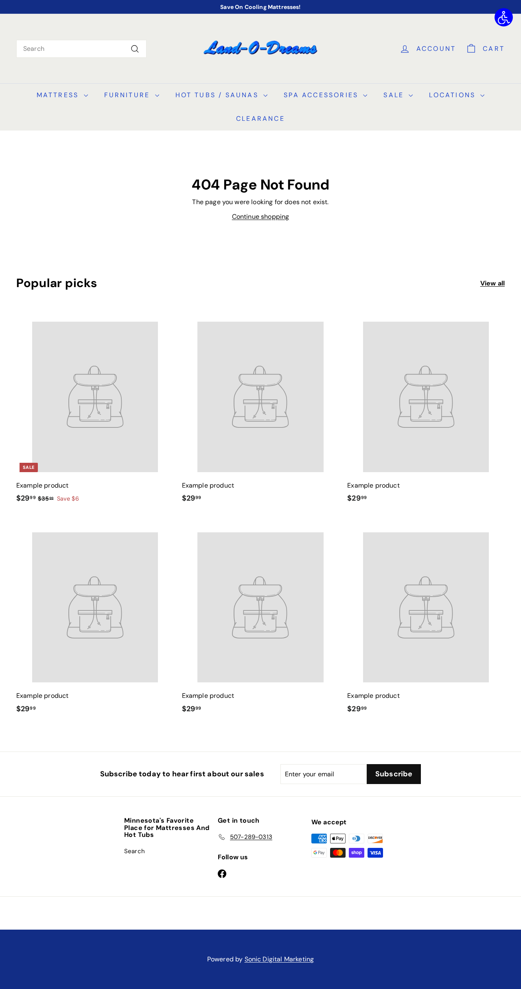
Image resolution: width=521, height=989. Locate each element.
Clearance (260, 118)
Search (134, 851)
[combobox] (81, 49)
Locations (453, 95)
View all (492, 283)
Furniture (128, 95)
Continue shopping (260, 216)
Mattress (59, 95)
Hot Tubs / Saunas (218, 95)
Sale (395, 95)
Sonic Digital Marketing (279, 959)
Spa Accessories (322, 95)
